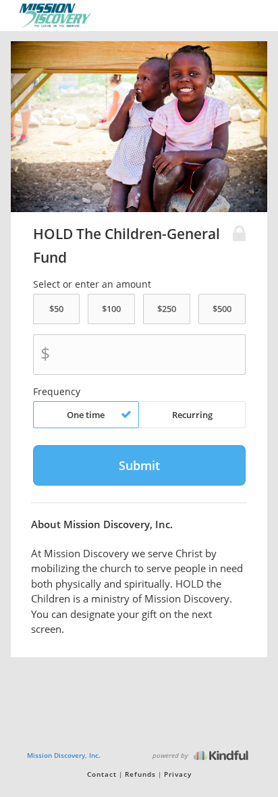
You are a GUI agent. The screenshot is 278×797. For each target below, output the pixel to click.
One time (86, 415)
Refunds (140, 774)
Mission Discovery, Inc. (64, 755)
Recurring (192, 415)
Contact (102, 774)
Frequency (56, 392)
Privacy (178, 774)
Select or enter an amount (92, 284)
